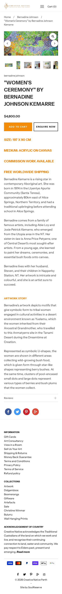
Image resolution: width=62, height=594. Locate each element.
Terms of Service (13, 469)
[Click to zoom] (52, 36)
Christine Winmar (14, 510)
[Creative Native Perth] (8, 412)
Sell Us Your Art (13, 449)
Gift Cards (10, 436)
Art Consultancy (13, 440)
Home (7, 16)
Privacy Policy (12, 465)
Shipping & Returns (15, 453)
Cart (52, 6)
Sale (6, 506)
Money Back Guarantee (17, 457)
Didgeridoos (11, 490)
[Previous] (7, 43)
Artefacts (9, 502)
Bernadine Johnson (27, 16)
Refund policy (12, 473)
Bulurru (8, 514)
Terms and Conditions (17, 461)
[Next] (54, 43)
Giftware (9, 498)
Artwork (9, 486)
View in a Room (13, 444)
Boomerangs (11, 494)
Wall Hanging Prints (16, 518)
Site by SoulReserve (31, 587)
